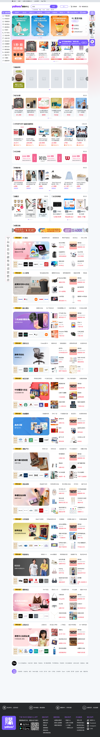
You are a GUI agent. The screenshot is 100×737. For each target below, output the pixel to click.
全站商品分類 (80, 730)
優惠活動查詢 (58, 725)
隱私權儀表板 (47, 733)
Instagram (93, 726)
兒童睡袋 (61, 519)
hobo (43, 9)
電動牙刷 (85, 671)
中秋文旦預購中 (59, 378)
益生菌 (77, 671)
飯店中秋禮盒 (72, 625)
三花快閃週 (35, 9)
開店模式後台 (80, 725)
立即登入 (75, 21)
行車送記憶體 (83, 308)
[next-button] (87, 230)
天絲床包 (25, 671)
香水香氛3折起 (66, 484)
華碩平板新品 (66, 238)
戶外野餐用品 (55, 663)
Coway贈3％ (44, 343)
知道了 (84, 42)
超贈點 (84, 12)
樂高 (30, 671)
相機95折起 (39, 308)
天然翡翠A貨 (65, 589)
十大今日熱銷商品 (22, 663)
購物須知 (45, 730)
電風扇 (85, 273)
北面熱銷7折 (62, 449)
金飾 (81, 671)
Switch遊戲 (35, 671)
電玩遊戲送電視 (44, 273)
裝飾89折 (54, 343)
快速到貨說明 (80, 728)
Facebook (93, 723)
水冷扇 (41, 671)
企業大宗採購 (69, 723)
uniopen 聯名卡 (74, 12)
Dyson (63, 671)
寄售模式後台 (80, 723)
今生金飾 (74, 589)
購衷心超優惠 (58, 723)
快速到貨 (39, 12)
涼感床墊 (20, 671)
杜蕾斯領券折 (83, 413)
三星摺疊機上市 (61, 308)
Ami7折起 (46, 589)
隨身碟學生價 (45, 238)
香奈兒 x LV (55, 589)
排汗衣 (45, 671)
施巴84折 (84, 484)
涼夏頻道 (54, 12)
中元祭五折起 (48, 378)
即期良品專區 (38, 378)
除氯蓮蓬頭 (63, 343)
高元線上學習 (53, 625)
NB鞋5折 (45, 449)
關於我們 (45, 720)
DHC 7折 (54, 413)
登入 (64, 6)
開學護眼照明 (66, 273)
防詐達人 (75, 238)
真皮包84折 (83, 554)
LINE (91, 729)
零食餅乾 (62, 663)
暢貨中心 (32, 12)
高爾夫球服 (84, 449)
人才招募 (68, 725)
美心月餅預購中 (71, 378)
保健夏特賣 (46, 413)
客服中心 (68, 720)
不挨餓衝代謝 (64, 413)
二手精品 (62, 625)
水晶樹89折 (83, 343)
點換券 (17, 12)
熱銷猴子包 (74, 554)
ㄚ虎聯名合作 (69, 728)
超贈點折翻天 (58, 720)
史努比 (48, 9)
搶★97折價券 (40, 519)
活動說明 (84, 124)
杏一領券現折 (83, 625)
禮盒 (40, 9)
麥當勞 (52, 9)
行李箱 (53, 671)
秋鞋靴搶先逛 (64, 554)
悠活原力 (73, 413)
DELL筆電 (84, 238)
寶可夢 (72, 671)
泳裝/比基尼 (76, 663)
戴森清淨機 (77, 273)
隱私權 (45, 725)
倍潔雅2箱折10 (71, 519)
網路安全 (45, 723)
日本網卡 (58, 671)
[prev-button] (13, 230)
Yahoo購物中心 (20, 6)
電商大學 (79, 720)
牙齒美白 (40, 663)
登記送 (24, 12)
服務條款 (45, 728)
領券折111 (44, 554)
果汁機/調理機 (47, 663)
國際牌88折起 (56, 273)
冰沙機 (68, 671)
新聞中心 (92, 720)
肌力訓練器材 (68, 663)
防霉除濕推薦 (83, 519)
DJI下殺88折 (50, 308)
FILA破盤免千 (73, 449)
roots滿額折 (53, 554)
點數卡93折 (83, 589)
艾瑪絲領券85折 (51, 519)
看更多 (92, 37)
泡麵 (87, 663)
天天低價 (47, 12)
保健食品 (82, 663)
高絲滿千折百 (43, 484)
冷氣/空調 (30, 663)
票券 (49, 671)
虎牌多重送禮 (73, 343)
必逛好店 (44, 625)
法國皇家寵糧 (83, 378)
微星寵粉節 (56, 238)
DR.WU (76, 484)
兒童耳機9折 (72, 308)
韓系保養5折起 (54, 484)
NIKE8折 (53, 449)
